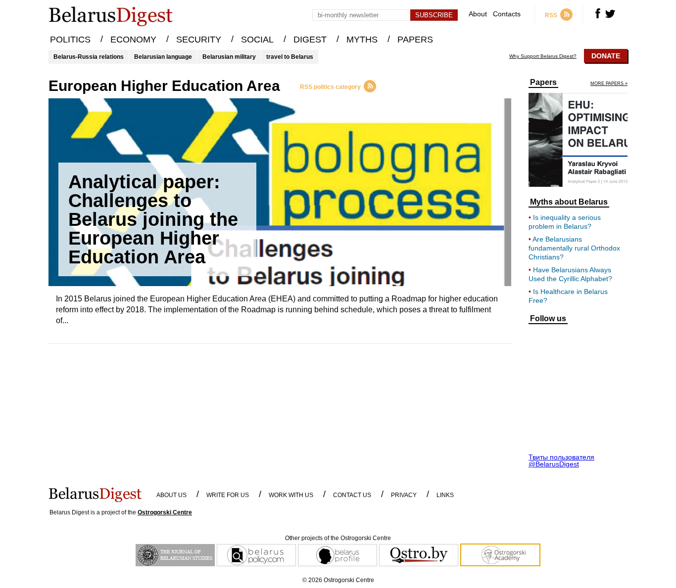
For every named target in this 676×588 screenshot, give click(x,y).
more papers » (609, 84)
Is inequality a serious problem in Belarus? (565, 221)
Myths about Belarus (569, 202)
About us (171, 495)
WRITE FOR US (227, 495)
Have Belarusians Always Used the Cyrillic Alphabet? (570, 274)
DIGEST (310, 39)
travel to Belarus (289, 56)
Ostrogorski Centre (165, 512)
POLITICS (70, 39)
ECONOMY (133, 39)
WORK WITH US (291, 495)
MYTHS (362, 39)
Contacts (507, 14)
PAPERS (415, 39)
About (478, 14)
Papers (543, 82)
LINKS (445, 495)
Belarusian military (229, 56)
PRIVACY (404, 495)
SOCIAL (257, 39)
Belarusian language (163, 56)
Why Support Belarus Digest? (543, 56)
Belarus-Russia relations (88, 56)
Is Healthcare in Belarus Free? (568, 296)
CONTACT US (352, 495)
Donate (605, 56)
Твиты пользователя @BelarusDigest (561, 460)
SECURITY (198, 39)
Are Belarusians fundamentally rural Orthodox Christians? (574, 248)
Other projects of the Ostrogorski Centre (338, 538)
